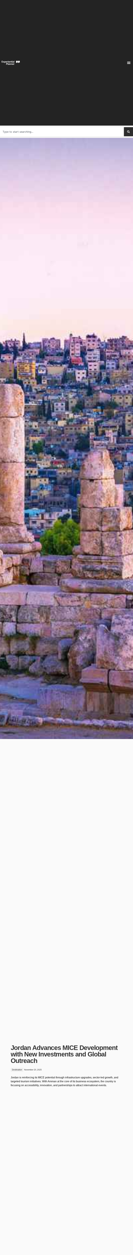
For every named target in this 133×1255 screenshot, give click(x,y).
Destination (17, 1070)
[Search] (128, 131)
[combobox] (61, 131)
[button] (128, 62)
